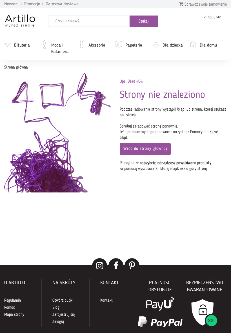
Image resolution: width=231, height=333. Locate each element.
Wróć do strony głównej (145, 149)
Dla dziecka (173, 45)
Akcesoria (96, 45)
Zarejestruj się (63, 315)
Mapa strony (14, 315)
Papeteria (133, 45)
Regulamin (12, 301)
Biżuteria (22, 45)
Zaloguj (58, 322)
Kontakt (106, 301)
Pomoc (9, 308)
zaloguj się (212, 17)
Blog (55, 308)
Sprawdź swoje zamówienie (205, 4)
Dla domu (208, 45)
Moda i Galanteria (60, 48)
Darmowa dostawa (62, 4)
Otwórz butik (62, 301)
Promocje (32, 4)
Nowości (11, 4)
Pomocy (196, 132)
